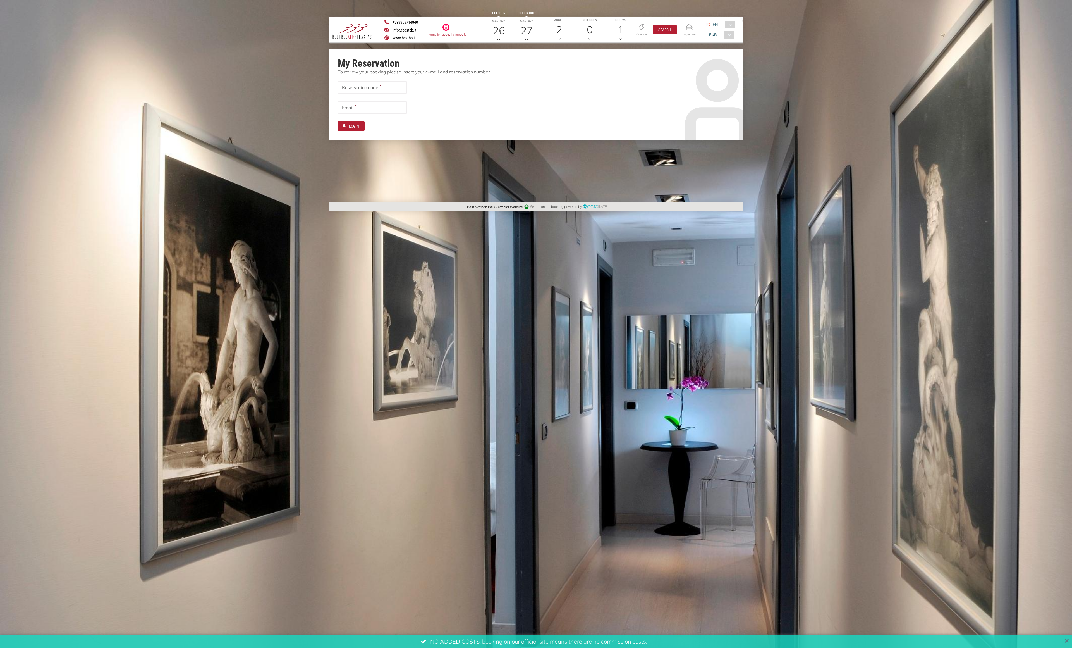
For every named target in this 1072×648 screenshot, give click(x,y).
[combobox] (722, 24)
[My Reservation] (689, 24)
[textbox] (372, 87)
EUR (713, 34)
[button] (665, 29)
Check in (498, 13)
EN (715, 24)
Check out (527, 13)
